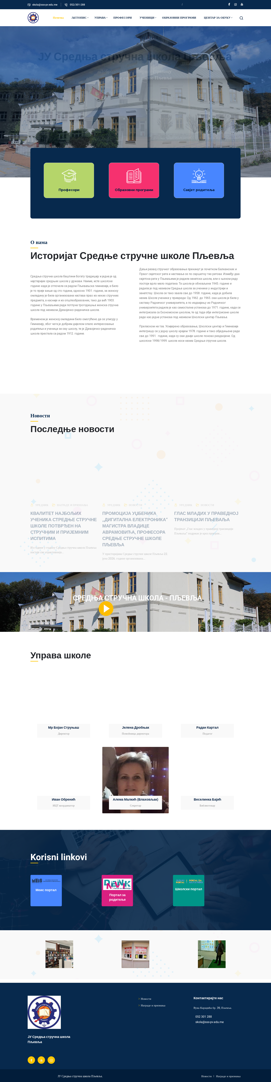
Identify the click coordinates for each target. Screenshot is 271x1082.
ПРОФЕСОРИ (122, 18)
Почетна (58, 18)
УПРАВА (100, 18)
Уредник (41, 499)
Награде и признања (72, 499)
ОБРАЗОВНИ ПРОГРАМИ (179, 18)
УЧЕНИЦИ (147, 18)
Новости (135, 499)
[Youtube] (41, 1060)
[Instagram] (235, 4)
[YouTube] (241, 4)
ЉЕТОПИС (79, 18)
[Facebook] (229, 4)
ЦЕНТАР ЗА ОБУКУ (217, 18)
